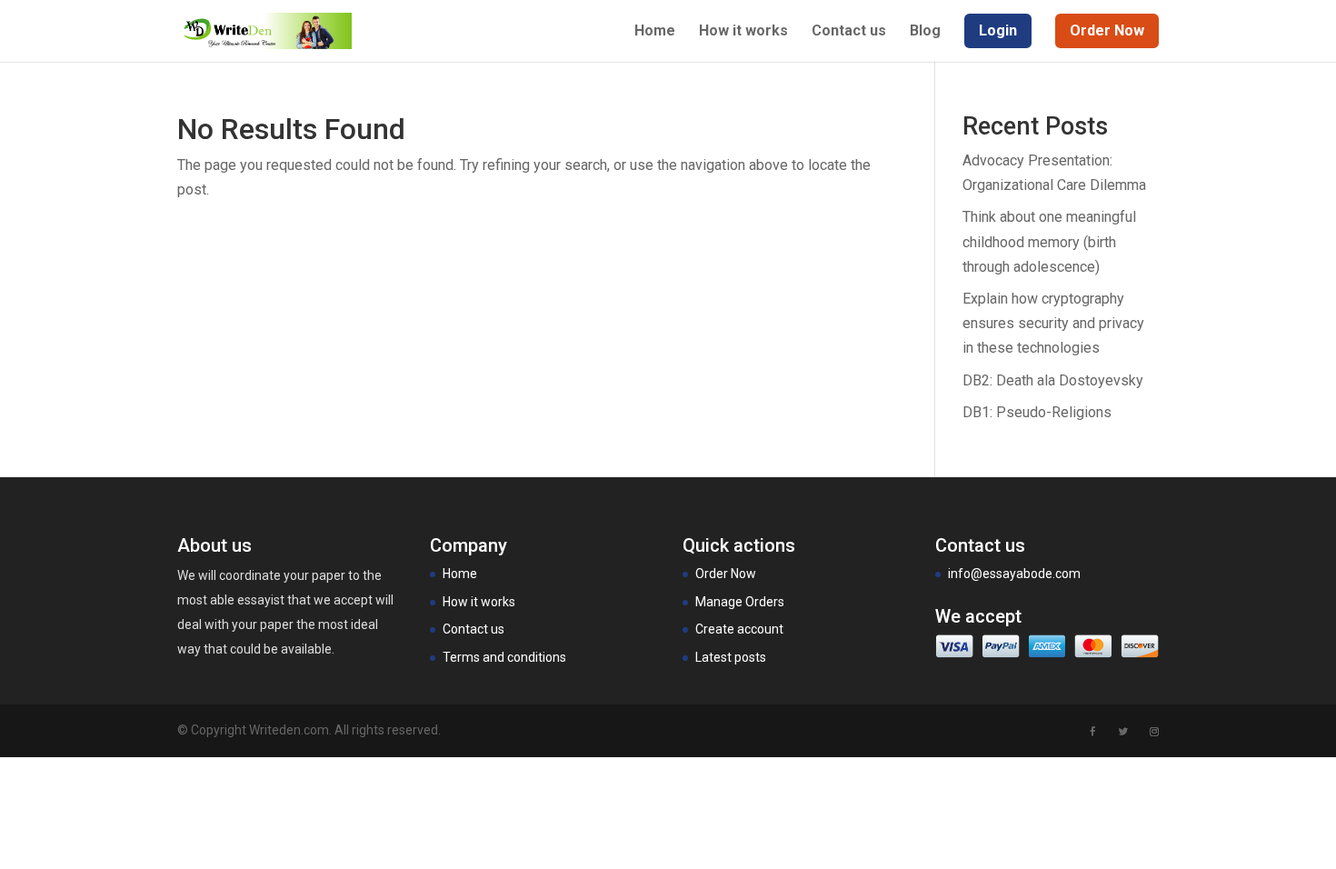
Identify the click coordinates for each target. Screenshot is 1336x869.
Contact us (849, 32)
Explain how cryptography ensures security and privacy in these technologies (1053, 323)
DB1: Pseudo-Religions (1037, 412)
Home (654, 32)
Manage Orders (739, 601)
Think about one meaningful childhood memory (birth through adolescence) (1049, 241)
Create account (739, 629)
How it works (743, 32)
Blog (925, 32)
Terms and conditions (504, 657)
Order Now (725, 573)
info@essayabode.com (1014, 573)
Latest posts (730, 657)
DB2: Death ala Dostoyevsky (1052, 380)
